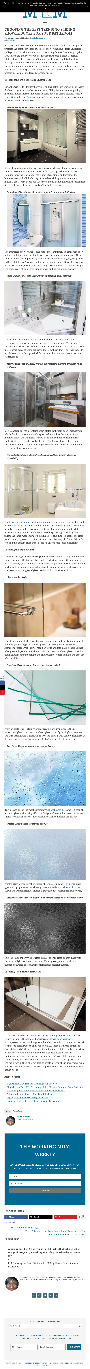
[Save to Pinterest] (2, 692)
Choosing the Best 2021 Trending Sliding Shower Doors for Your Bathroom (45, 1087)
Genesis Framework (74, 1363)
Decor (13, 1222)
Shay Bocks (47, 1363)
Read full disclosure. (37, 38)
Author (8, 1111)
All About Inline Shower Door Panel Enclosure (31, 1094)
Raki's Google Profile (24, 1120)
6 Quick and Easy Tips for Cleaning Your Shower (32, 1083)
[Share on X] (2, 687)
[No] (87, 6)
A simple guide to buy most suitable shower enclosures (36, 1090)
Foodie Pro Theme (31, 1363)
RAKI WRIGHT (24, 1116)
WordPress (51, 1365)
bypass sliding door (19, 522)
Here (29, 97)
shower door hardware (61, 1039)
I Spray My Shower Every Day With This (27, 1097)
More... (81, 1279)
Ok (45, 9)
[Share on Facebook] (2, 683)
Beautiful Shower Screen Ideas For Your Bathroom (33, 1101)
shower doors (70, 887)
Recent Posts (17, 1111)
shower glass (60, 810)
